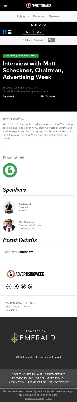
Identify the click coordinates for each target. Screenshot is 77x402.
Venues (38, 39)
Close (49, 398)
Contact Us (11, 309)
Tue (28, 32)
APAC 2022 (38, 24)
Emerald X (29, 357)
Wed (39, 32)
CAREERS (29, 374)
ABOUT (16, 374)
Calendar (39, 16)
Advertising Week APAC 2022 (20, 55)
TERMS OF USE (37, 382)
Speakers (55, 16)
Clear (51, 40)
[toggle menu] (5, 5)
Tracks (26, 39)
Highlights (22, 16)
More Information (34, 398)
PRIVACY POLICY (59, 382)
